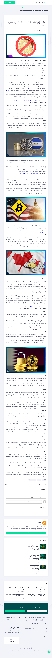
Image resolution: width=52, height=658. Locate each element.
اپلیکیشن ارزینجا (44, 634)
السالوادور (44, 479)
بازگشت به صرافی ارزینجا (9, 2)
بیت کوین (8, 90)
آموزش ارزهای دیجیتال (42, 12)
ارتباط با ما (45, 631)
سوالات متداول (36, 611)
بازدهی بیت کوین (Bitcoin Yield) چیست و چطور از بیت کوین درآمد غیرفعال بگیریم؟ (33, 547)
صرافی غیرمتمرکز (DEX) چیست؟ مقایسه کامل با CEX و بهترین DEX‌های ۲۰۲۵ (36, 595)
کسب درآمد (32, 631)
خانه (47, 7)
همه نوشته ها (43, 7)
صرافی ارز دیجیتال (32, 479)
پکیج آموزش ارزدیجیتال (29, 628)
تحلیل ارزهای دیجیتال (30, 637)
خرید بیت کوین (26, 533)
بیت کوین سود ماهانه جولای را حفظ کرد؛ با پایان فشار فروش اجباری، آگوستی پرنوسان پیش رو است (33, 568)
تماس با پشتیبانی (15, 611)
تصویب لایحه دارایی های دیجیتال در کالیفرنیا (29, 306)
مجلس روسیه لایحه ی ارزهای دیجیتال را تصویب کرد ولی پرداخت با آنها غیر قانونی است (22, 437)
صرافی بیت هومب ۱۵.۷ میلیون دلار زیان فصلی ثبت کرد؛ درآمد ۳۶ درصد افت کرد (34, 557)
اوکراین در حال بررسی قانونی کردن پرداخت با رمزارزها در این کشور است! (25, 100)
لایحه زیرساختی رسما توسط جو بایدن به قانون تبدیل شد (27, 173)
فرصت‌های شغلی (44, 637)
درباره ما (45, 628)
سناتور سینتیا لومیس (30, 88)
